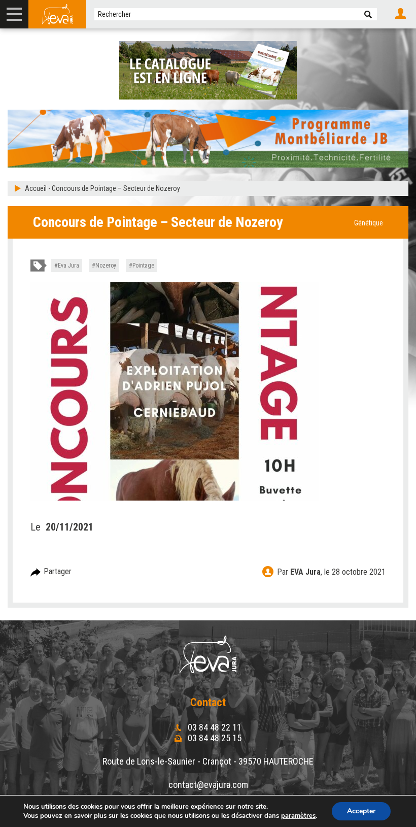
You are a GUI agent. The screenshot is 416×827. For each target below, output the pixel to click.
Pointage (143, 265)
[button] (368, 14)
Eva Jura (68, 265)
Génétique (368, 223)
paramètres (298, 815)
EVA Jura (305, 572)
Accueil (36, 188)
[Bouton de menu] (14, 14)
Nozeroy (105, 265)
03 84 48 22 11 (213, 727)
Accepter (361, 811)
